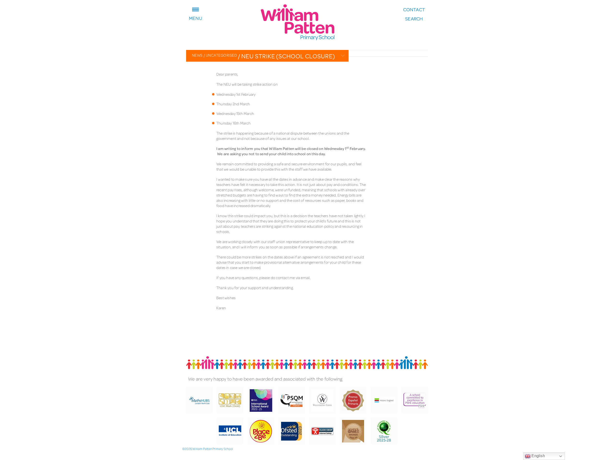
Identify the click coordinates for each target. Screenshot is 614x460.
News (197, 55)
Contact (414, 9)
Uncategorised (220, 55)
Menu (195, 18)
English (538, 456)
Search (414, 18)
